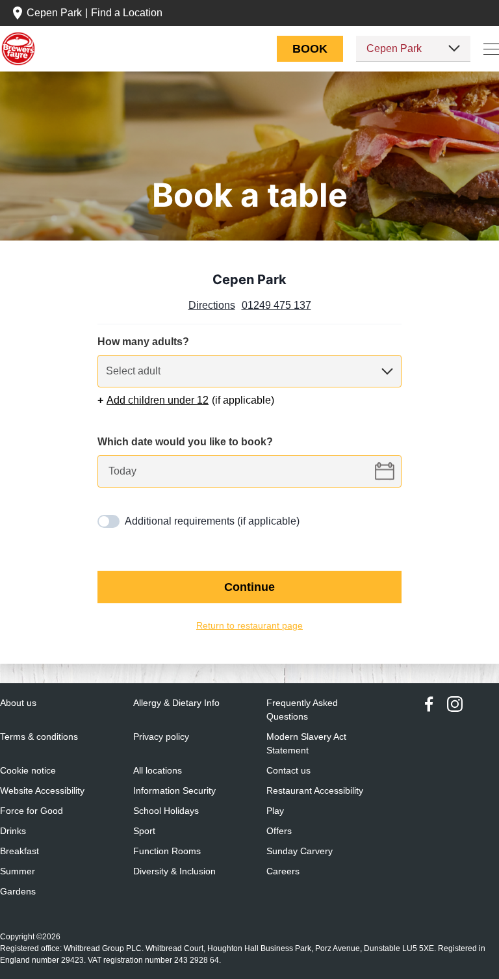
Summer (18, 871)
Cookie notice (29, 770)
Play (275, 811)
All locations (158, 770)
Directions (211, 305)
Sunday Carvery (299, 851)
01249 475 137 (277, 305)
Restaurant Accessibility (315, 791)
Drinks (13, 831)
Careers (282, 871)
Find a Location (129, 13)
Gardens (17, 891)
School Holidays (166, 811)
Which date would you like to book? (186, 442)
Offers (279, 831)
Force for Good (32, 811)
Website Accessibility (44, 791)
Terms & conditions (40, 737)
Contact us (288, 770)
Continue (249, 587)
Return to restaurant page (249, 626)
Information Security (175, 791)
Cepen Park (54, 13)
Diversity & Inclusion (175, 871)
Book (309, 49)
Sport (144, 831)
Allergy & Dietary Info (177, 703)
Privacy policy (161, 737)
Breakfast (19, 851)
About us (19, 703)
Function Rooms (167, 851)
